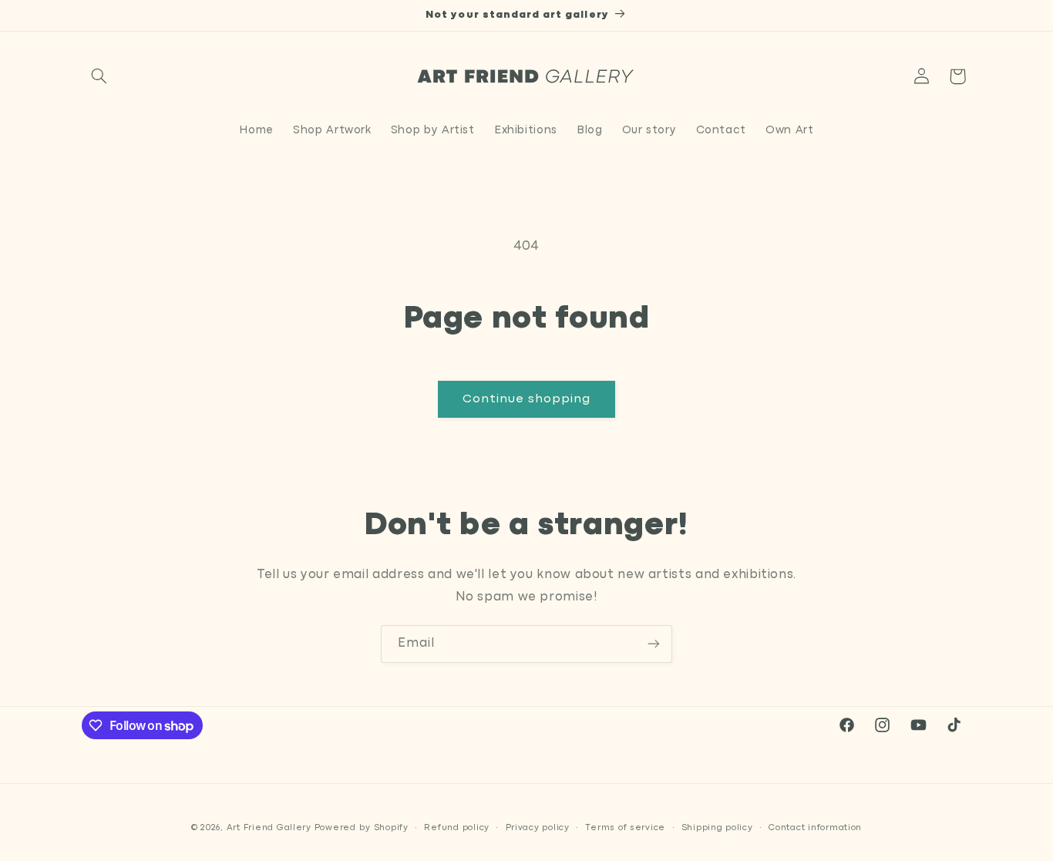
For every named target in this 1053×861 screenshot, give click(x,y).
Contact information (815, 828)
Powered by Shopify (362, 828)
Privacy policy (538, 828)
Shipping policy (717, 828)
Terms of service (625, 828)
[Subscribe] (653, 644)
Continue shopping (527, 399)
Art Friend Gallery (269, 828)
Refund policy (456, 828)
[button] (99, 76)
